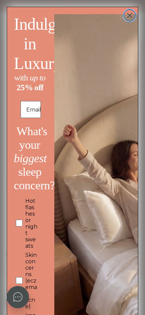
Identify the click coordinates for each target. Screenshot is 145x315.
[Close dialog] (130, 15)
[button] (18, 297)
